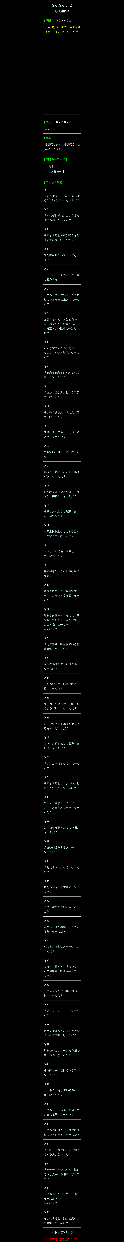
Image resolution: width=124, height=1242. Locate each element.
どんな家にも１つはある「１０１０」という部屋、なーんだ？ (62, 353)
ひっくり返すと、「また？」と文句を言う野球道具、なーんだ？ (61, 971)
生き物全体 (55, 171)
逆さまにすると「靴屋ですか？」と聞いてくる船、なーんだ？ (61, 596)
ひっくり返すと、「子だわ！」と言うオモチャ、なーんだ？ (61, 808)
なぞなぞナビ (62, 5)
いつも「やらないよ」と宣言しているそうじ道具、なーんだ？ (62, 299)
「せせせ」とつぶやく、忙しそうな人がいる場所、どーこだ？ (62, 1174)
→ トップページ (62, 1232)
